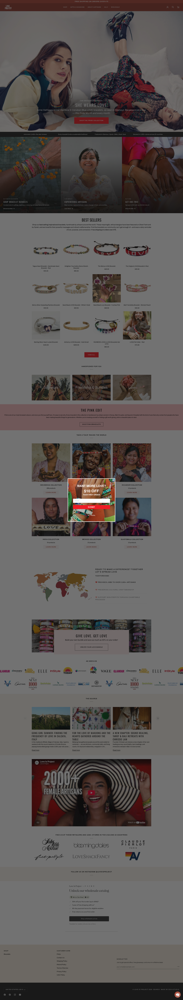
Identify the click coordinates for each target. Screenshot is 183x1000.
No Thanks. (91, 515)
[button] (178, 995)
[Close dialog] (113, 480)
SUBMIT (91, 507)
